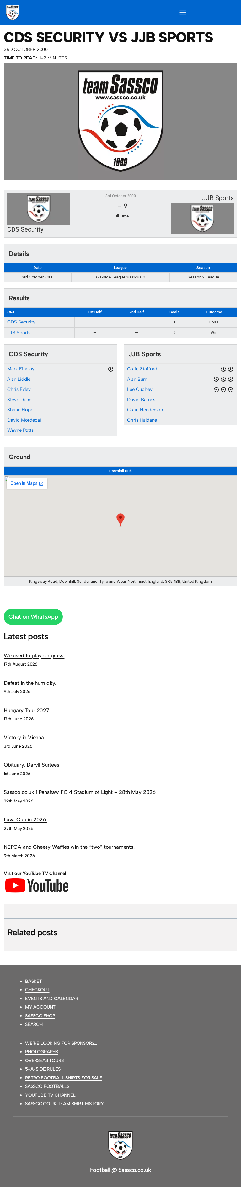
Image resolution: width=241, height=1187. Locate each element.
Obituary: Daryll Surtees (31, 765)
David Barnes (141, 399)
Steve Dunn (19, 399)
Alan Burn (137, 379)
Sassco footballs (47, 1086)
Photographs (41, 1052)
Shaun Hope (20, 410)
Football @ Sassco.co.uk (120, 1170)
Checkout (37, 990)
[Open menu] (183, 12)
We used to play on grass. (34, 655)
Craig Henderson (145, 410)
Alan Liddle (18, 379)
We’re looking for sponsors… (61, 1043)
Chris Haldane (142, 420)
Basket (33, 981)
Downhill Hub (120, 471)
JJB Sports (18, 332)
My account (40, 1007)
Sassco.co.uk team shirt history (64, 1103)
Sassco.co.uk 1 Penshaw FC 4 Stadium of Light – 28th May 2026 (80, 792)
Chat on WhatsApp (33, 616)
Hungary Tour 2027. (27, 710)
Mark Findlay (21, 369)
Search (34, 1024)
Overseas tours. (45, 1060)
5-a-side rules (42, 1069)
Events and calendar (51, 998)
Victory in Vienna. (24, 737)
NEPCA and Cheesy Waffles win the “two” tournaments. (69, 847)
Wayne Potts (20, 430)
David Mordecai (24, 420)
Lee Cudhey (140, 389)
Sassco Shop (40, 1016)
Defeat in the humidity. (30, 683)
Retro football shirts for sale (63, 1078)
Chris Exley (19, 389)
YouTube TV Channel (50, 1095)
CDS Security (21, 322)
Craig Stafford (142, 369)
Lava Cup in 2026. (25, 819)
